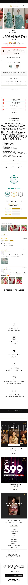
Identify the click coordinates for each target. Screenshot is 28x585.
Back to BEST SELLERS (15, 410)
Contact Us (14, 537)
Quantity (14, 112)
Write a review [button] (14, 218)
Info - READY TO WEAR (14, 84)
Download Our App (14, 531)
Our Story (14, 529)
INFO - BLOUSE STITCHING (13, 81)
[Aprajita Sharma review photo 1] (4, 280)
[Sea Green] (5, 317)
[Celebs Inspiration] (14, 434)
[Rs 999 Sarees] (14, 505)
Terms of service (14, 543)
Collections (12, 32)
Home (8, 32)
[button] (12, 42)
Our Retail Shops (14, 547)
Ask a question (14, 160)
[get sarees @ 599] (14, 470)
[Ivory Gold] (7, 317)
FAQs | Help (14, 533)
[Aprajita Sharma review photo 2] (11, 280)
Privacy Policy (14, 539)
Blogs (14, 535)
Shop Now (14, 489)
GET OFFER (14, 453)
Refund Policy (14, 541)
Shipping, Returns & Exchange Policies (14, 545)
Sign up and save (13, 551)
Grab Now (14, 525)
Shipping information (14, 162)
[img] (4, 238)
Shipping (12, 45)
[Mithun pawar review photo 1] (4, 261)
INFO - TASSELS (14, 78)
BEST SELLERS (18, 32)
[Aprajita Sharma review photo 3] (19, 280)
